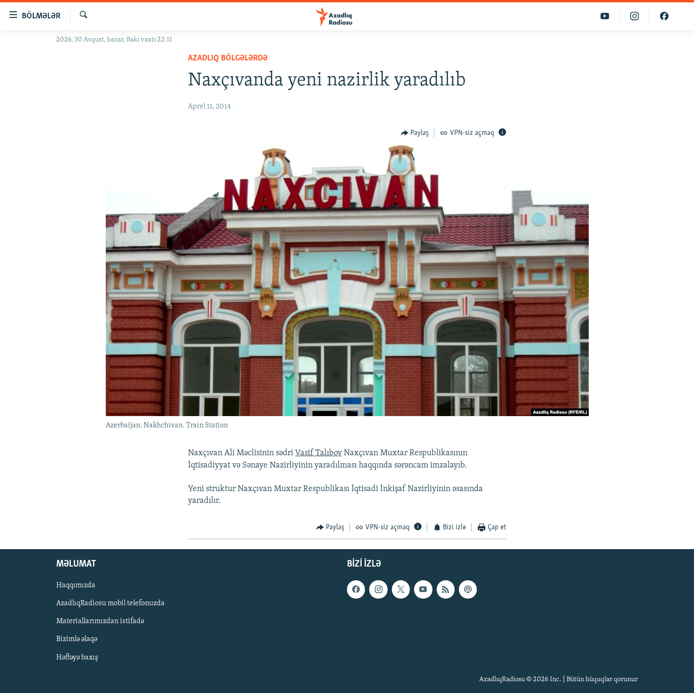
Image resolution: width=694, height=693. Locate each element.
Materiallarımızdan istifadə (100, 621)
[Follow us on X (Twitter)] (401, 589)
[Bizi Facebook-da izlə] (664, 16)
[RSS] (446, 589)
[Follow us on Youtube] (423, 589)
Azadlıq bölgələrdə (228, 58)
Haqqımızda (75, 585)
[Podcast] (468, 589)
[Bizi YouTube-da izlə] (605, 16)
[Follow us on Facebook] (356, 589)
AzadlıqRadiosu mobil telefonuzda (110, 603)
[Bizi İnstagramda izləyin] (635, 16)
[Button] (415, 133)
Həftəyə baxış (77, 657)
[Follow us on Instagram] (378, 589)
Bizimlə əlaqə (76, 639)
